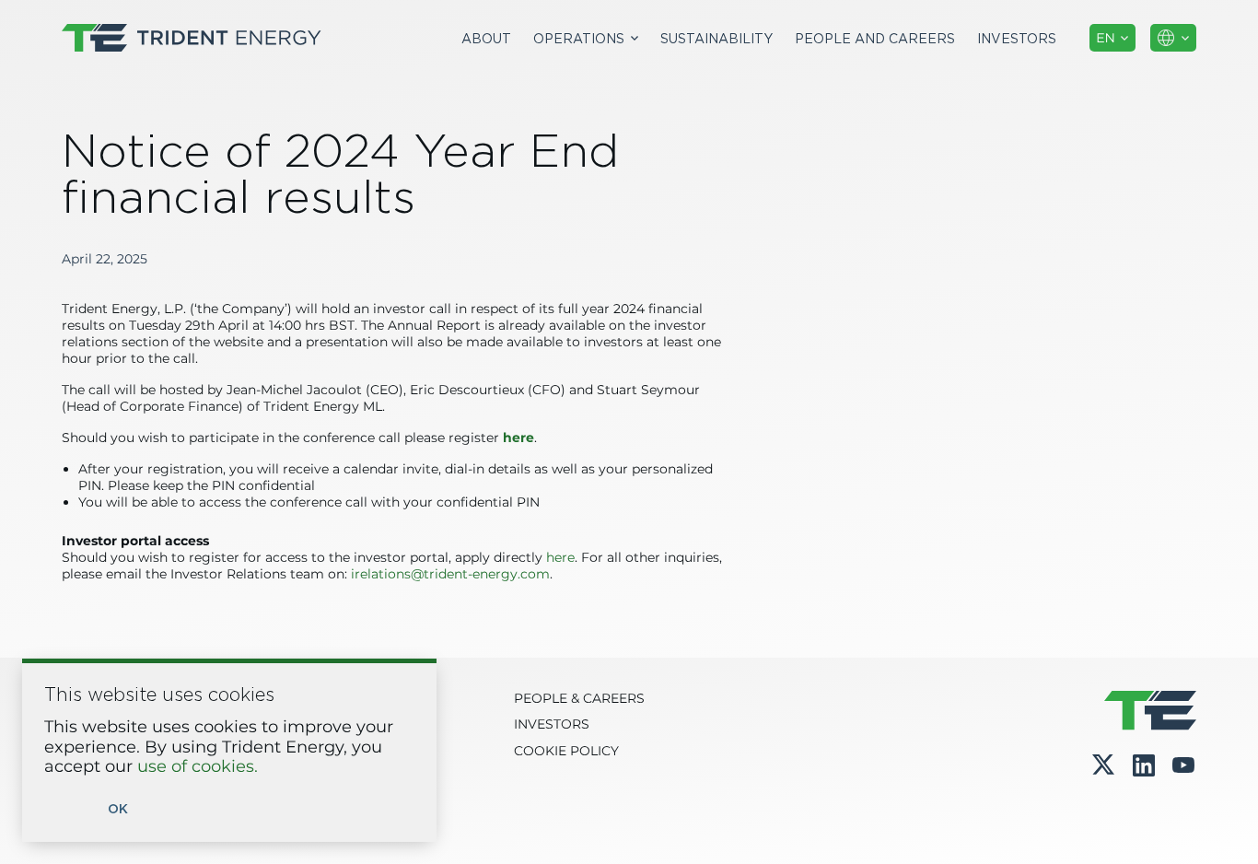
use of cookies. (197, 767)
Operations (578, 38)
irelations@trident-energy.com (450, 575)
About (486, 38)
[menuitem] (486, 38)
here (560, 558)
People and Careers (875, 38)
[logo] (191, 38)
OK (118, 809)
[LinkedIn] (1144, 765)
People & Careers (579, 699)
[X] (1103, 764)
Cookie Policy (566, 751)
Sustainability (716, 38)
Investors (1016, 38)
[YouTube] (1183, 765)
